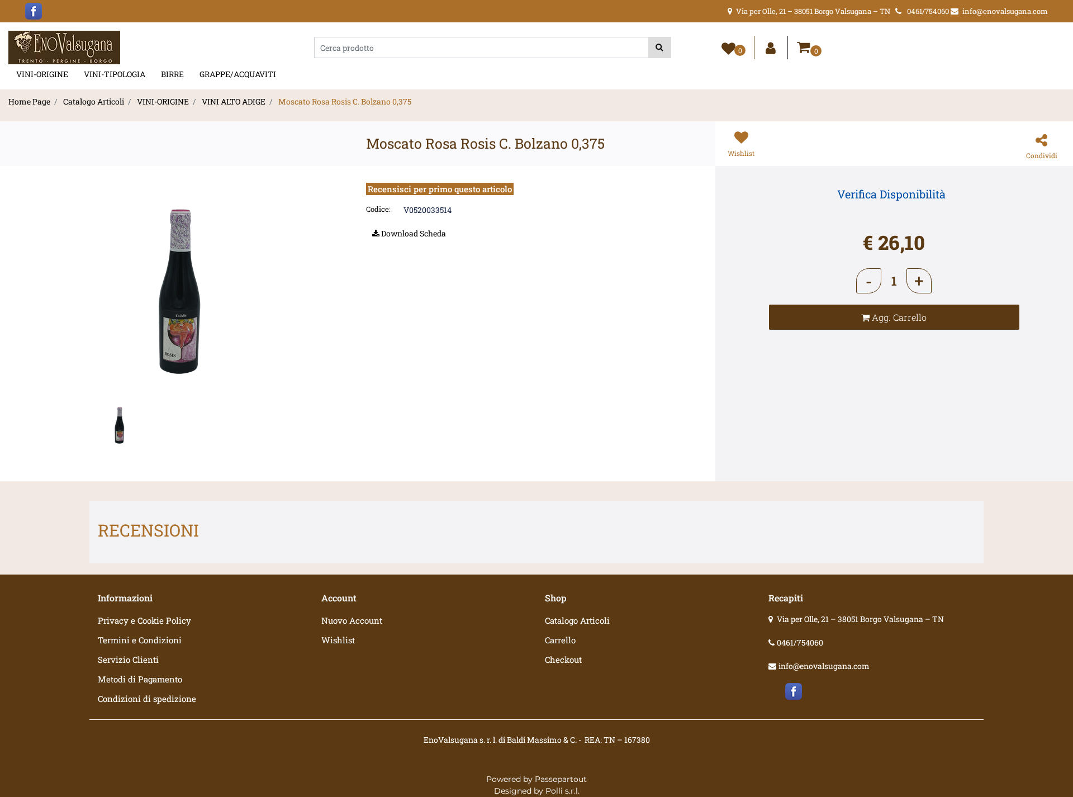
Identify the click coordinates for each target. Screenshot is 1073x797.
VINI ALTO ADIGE (233, 101)
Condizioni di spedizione (147, 698)
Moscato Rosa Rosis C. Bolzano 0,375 (344, 101)
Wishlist (338, 640)
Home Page (29, 101)
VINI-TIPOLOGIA (114, 74)
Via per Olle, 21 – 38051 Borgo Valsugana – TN (860, 619)
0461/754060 (800, 642)
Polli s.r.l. (562, 791)
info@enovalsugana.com (824, 666)
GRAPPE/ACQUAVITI (238, 74)
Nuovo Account (351, 620)
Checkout (563, 659)
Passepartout (561, 779)
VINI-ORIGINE (42, 74)
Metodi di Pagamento (140, 679)
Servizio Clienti (128, 659)
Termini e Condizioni (140, 640)
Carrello (560, 640)
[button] (659, 47)
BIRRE (172, 74)
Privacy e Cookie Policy (144, 620)
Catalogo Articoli (93, 101)
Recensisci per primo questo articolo (440, 188)
